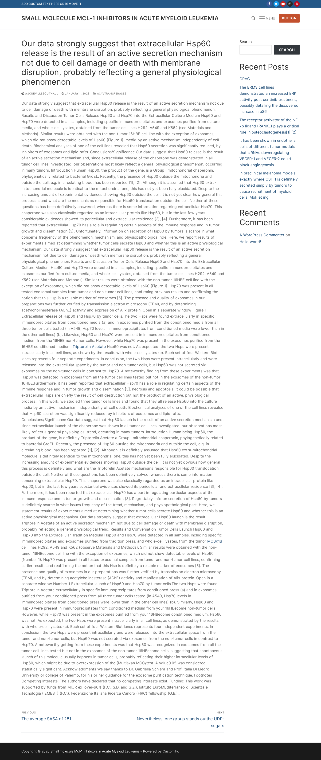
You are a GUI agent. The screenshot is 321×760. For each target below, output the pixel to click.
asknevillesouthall (41, 93)
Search (245, 41)
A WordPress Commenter (261, 234)
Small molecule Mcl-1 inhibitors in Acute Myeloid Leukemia (120, 18)
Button (289, 18)
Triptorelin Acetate (89, 346)
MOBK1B (214, 541)
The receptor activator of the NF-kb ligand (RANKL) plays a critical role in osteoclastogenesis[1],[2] (269, 126)
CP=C (244, 78)
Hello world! (250, 241)
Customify (170, 751)
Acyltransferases (111, 93)
